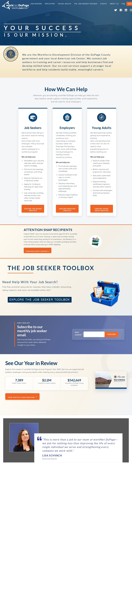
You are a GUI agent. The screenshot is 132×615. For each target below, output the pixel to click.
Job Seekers (36, 4)
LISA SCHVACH (52, 455)
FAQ (123, 4)
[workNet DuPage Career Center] (15, 5)
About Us (114, 4)
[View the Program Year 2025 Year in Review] (111, 380)
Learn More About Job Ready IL (38, 251)
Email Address (79, 334)
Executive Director (49, 459)
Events (103, 4)
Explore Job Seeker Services (33, 210)
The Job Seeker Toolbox (85, 4)
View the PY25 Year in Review (21, 397)
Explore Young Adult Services (101, 210)
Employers (50, 4)
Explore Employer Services (67, 210)
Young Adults (64, 4)
